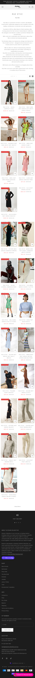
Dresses (4, 577)
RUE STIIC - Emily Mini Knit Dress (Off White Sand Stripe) (26, 108)
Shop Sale (4, 571)
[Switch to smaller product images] (32, 76)
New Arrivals (5, 566)
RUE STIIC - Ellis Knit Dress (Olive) (26, 188)
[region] (17, 517)
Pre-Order (4, 600)
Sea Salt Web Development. (15, 554)
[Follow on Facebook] (2, 658)
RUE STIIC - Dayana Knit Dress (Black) (9, 426)
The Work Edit (5, 574)
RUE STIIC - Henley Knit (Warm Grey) (9, 461)
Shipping (4, 605)
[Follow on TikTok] (11, 658)
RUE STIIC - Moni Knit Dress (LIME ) (26, 144)
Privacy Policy (5, 611)
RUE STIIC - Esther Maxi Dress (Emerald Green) (9, 249)
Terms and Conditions (7, 608)
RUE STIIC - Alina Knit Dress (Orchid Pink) (26, 178)
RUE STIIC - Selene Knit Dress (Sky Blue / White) (8, 356)
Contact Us (4, 595)
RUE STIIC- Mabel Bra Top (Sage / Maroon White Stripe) (26, 250)
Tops (3, 584)
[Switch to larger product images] (30, 76)
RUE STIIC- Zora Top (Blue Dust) (26, 320)
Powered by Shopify (26, 666)
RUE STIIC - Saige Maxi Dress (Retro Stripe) (9, 495)
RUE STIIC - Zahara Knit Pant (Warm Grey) (26, 426)
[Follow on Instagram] (6, 658)
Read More (18, 506)
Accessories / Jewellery (8, 587)
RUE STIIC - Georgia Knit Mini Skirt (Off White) (9, 144)
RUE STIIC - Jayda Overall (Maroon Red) (8, 286)
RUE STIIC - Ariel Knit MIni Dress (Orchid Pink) (9, 179)
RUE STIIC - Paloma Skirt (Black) (9, 391)
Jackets (4, 579)
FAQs (3, 598)
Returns (4, 603)
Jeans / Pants (5, 582)
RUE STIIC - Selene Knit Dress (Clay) (26, 391)
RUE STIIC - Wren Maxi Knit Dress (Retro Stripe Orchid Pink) (26, 356)
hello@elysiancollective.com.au (10, 647)
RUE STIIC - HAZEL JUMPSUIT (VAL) (9, 107)
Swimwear (4, 569)
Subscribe (7, 630)
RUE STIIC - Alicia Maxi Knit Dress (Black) (8, 215)
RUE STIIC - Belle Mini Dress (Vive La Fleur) (9, 320)
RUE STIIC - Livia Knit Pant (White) (26, 461)
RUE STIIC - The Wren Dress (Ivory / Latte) (26, 286)
